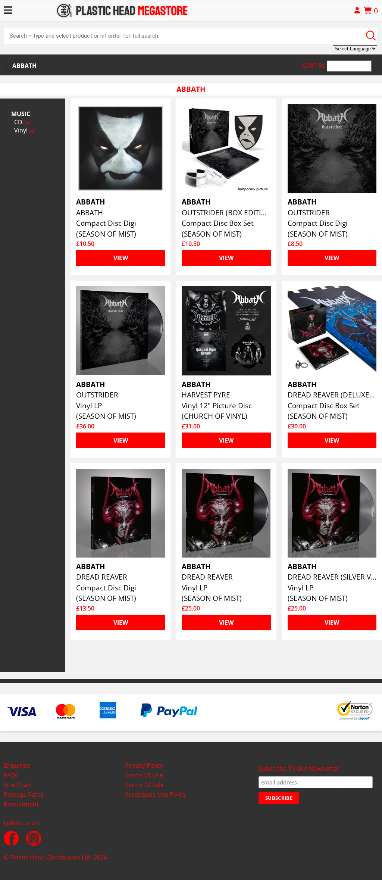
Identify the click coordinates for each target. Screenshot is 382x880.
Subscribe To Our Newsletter (299, 768)
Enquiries (17, 765)
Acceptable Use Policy (155, 794)
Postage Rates (24, 794)
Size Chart (18, 785)
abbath (24, 66)
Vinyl (24, 130)
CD (21, 122)
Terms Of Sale (144, 785)
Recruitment (21, 804)
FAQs (11, 775)
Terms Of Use (144, 775)
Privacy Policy (144, 765)
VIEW (120, 258)
